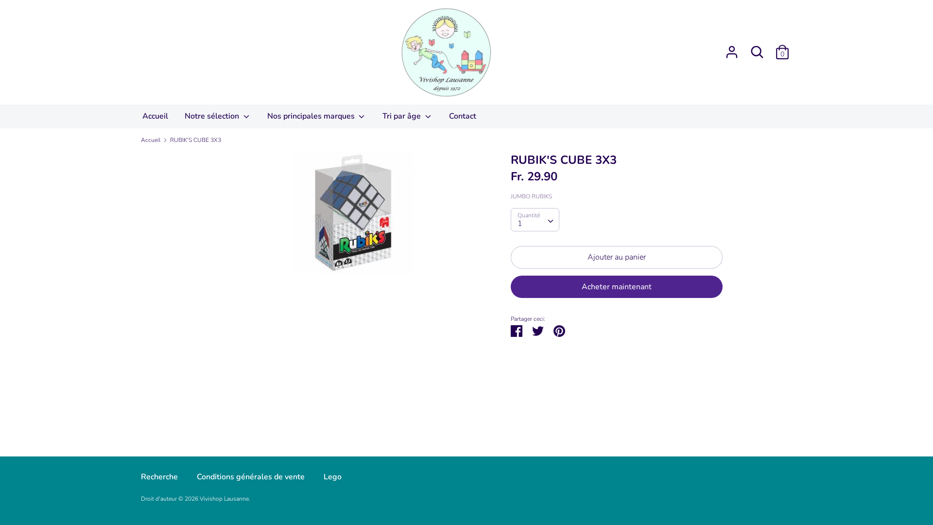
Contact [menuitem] (462, 116)
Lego (333, 477)
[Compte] (732, 48)
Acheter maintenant (617, 286)
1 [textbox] (520, 223)
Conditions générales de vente (251, 477)
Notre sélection (213, 116)
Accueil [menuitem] (155, 116)
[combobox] (535, 219)
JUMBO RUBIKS (531, 196)
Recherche (159, 477)
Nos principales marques (312, 116)
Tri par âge (402, 116)
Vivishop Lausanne (224, 499)
